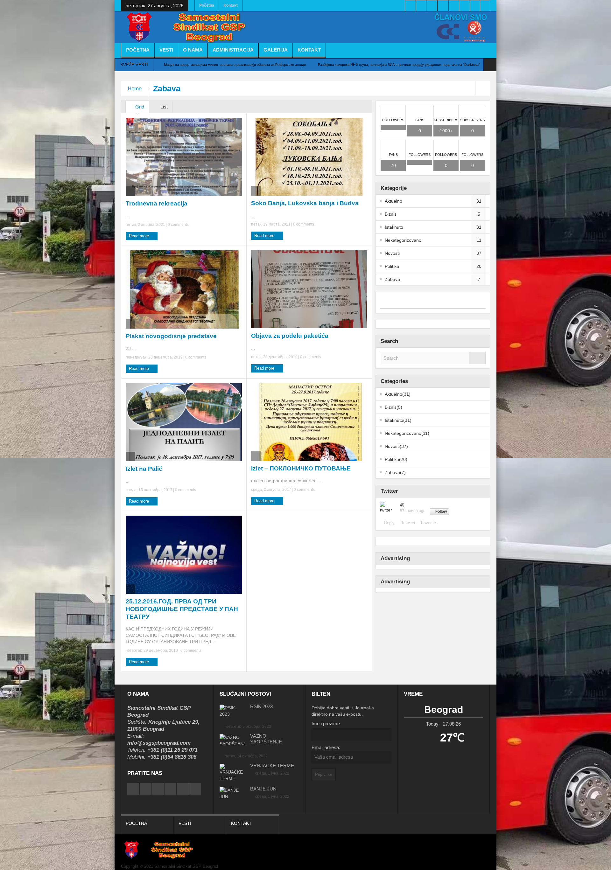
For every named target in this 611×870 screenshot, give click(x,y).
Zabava (392, 279)
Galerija (275, 49)
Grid (139, 106)
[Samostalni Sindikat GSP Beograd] (189, 28)
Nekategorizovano (403, 240)
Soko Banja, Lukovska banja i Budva (305, 203)
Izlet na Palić (144, 468)
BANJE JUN (263, 788)
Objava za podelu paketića (289, 335)
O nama (193, 49)
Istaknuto (394, 227)
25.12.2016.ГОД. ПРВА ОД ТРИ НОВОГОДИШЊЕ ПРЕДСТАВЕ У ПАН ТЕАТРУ (182, 609)
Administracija (233, 49)
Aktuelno (393, 201)
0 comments (178, 224)
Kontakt (230, 5)
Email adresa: (326, 747)
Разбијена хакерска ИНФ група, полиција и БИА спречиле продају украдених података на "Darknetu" (399, 64)
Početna (206, 5)
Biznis (391, 214)
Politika (392, 266)
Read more (139, 235)
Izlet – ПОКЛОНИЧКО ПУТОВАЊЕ (301, 468)
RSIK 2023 (261, 706)
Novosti (392, 253)
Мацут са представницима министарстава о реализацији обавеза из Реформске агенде (235, 64)
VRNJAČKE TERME (272, 765)
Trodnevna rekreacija (156, 203)
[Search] (477, 358)
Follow (441, 511)
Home (135, 89)
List (163, 106)
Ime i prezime (326, 723)
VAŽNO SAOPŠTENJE (266, 738)
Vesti (166, 49)
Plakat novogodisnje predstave (171, 336)
